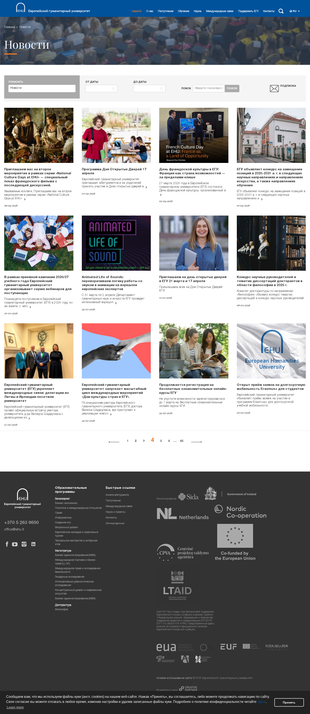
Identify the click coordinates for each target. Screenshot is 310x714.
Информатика (63, 518)
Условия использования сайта (174, 678)
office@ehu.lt (14, 530)
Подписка (288, 86)
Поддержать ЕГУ (248, 11)
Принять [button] (289, 702)
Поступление (165, 11)
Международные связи (219, 11)
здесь (261, 701)
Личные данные (115, 523)
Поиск (186, 88)
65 (181, 441)
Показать (15, 82)
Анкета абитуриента (117, 495)
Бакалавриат (62, 499)
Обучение (183, 11)
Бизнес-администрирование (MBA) (75, 555)
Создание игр (63, 522)
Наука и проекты (115, 512)
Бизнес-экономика (66, 503)
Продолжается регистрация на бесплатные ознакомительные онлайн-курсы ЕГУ (193, 389)
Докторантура (63, 605)
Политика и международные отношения (78, 508)
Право (58, 513)
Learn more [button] (15, 707)
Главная (9, 27)
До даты (140, 82)
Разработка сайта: (167, 690)
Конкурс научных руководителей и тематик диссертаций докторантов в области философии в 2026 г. (269, 281)
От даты (91, 82)
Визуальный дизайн (66, 527)
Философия (61, 609)
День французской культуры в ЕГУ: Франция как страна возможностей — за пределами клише (192, 173)
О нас (149, 11)
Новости (137, 11)
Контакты (269, 11)
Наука (197, 11)
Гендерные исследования (69, 577)
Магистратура (63, 551)
